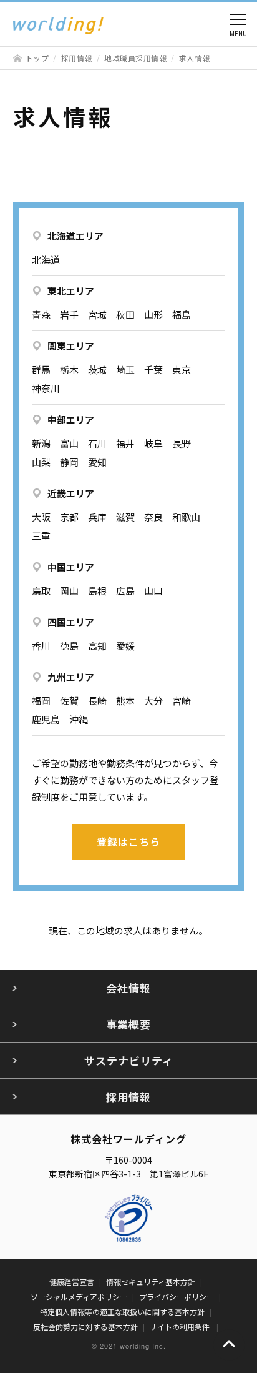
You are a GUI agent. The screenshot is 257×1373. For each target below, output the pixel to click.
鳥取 (41, 590)
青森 (41, 314)
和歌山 (186, 516)
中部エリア (70, 419)
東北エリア (70, 290)
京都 (69, 516)
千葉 (153, 369)
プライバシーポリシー (176, 1296)
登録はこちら (128, 841)
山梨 (41, 461)
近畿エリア (70, 493)
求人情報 (194, 57)
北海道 (46, 259)
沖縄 (78, 719)
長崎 (97, 700)
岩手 (69, 314)
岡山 (69, 590)
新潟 (41, 443)
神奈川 (46, 388)
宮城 (97, 314)
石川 (97, 443)
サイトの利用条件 (180, 1326)
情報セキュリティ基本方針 (150, 1281)
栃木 (69, 369)
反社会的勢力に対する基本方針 (85, 1326)
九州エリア (70, 676)
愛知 (97, 461)
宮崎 (181, 700)
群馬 (41, 369)
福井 (125, 443)
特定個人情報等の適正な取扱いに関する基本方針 (122, 1311)
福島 (181, 314)
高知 (97, 645)
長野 (181, 443)
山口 (153, 590)
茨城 (97, 369)
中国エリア (70, 566)
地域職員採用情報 (135, 57)
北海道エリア (75, 235)
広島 (125, 590)
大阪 (41, 516)
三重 (41, 535)
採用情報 (76, 57)
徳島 (69, 645)
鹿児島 (46, 719)
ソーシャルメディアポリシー (79, 1296)
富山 (69, 443)
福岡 (41, 700)
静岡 (69, 461)
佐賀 (69, 700)
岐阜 (153, 443)
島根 (97, 590)
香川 (41, 645)
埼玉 (125, 369)
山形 (153, 314)
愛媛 (125, 645)
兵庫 (97, 516)
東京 (181, 369)
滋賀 (125, 516)
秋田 (125, 314)
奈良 (153, 516)
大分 (153, 700)
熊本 (125, 700)
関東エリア (70, 345)
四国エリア (70, 621)
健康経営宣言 (71, 1281)
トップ (37, 57)
